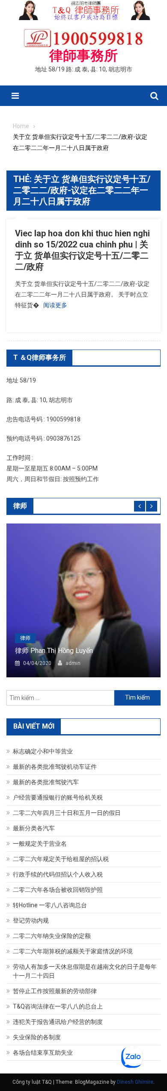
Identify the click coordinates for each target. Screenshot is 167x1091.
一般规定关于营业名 (40, 843)
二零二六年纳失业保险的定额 (52, 935)
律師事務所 (83, 55)
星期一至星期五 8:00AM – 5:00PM (52, 468)
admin (73, 663)
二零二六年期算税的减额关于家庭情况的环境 (73, 951)
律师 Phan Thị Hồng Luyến (54, 651)
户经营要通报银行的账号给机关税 (58, 797)
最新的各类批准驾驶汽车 (46, 782)
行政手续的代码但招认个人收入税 (58, 874)
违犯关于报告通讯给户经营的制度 (58, 1021)
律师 (25, 638)
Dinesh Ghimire (135, 1082)
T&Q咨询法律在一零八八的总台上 (58, 1006)
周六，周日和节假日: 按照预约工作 (52, 479)
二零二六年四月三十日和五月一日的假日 (67, 812)
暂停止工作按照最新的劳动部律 (55, 991)
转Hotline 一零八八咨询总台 (50, 905)
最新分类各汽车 (34, 828)
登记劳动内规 (31, 920)
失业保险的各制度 (37, 1037)
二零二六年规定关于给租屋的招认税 (61, 859)
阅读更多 (55, 305)
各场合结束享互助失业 (43, 1052)
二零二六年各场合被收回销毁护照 (58, 889)
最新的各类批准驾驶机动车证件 (55, 766)
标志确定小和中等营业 (43, 751)
